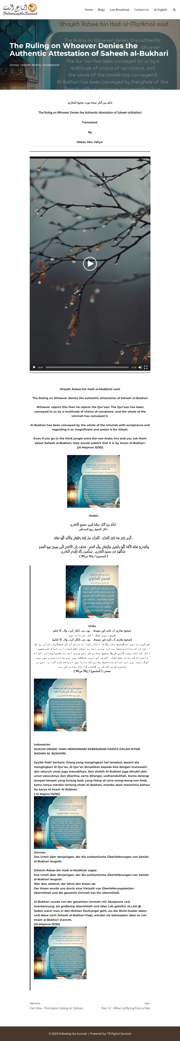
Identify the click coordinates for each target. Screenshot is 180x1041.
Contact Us (141, 10)
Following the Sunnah (73, 1034)
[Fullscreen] (145, 367)
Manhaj (36, 65)
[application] (90, 264)
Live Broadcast (119, 10)
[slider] (87, 367)
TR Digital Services (119, 1034)
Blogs (101, 10)
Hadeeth (26, 65)
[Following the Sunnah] (20, 9)
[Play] (34, 367)
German (14, 65)
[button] (90, 264)
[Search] (174, 9)
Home (89, 10)
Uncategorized (50, 65)
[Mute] (140, 367)
